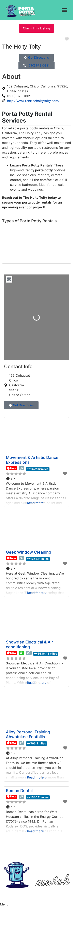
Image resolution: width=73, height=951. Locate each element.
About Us (7, 908)
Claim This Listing (36, 28)
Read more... (36, 503)
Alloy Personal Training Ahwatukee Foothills (28, 734)
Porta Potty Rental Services (27, 117)
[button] (64, 10)
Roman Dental (19, 790)
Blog (3, 916)
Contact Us (8, 924)
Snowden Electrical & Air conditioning (29, 644)
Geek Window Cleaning (28, 552)
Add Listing (8, 931)
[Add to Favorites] (65, 473)
